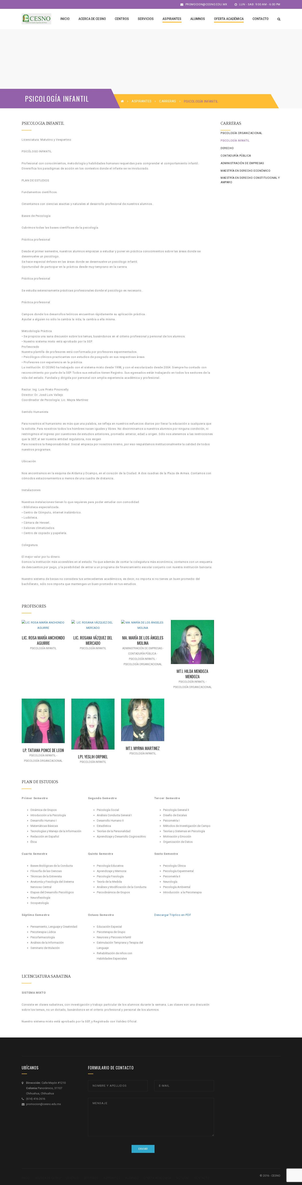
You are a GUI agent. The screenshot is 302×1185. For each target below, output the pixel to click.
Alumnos (131, 1177)
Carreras (167, 101)
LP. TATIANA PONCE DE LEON (43, 750)
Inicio (26, 1177)
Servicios (91, 1177)
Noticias (182, 1177)
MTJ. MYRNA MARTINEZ (143, 748)
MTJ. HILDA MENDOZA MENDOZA (192, 673)
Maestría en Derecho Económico (245, 170)
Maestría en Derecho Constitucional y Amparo (250, 180)
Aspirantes (141, 101)
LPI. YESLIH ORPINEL (93, 756)
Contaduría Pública (236, 155)
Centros (72, 1177)
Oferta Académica (157, 1177)
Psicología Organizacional (241, 133)
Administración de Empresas (242, 163)
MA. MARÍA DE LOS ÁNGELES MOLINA (142, 640)
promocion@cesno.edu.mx (206, 4)
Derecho (227, 148)
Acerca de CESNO (48, 1177)
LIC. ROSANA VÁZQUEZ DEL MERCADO (93, 640)
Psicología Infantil (235, 140)
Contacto (202, 1177)
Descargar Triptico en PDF (172, 915)
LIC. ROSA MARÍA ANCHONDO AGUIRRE (43, 640)
